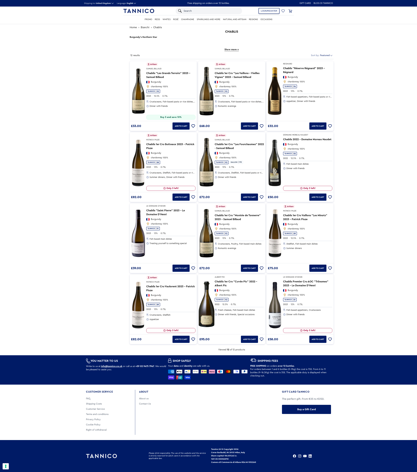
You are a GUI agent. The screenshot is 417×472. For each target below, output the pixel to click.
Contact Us (145, 404)
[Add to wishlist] (193, 126)
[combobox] (206, 11)
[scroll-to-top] (410, 456)
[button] (235, 11)
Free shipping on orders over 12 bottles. (208, 3)
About (143, 391)
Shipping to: (97, 3)
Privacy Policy (93, 419)
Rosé (176, 19)
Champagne (187, 19)
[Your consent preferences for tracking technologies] (6, 466)
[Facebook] (294, 456)
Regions (253, 19)
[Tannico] (138, 11)
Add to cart (181, 126)
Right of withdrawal (96, 430)
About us (144, 398)
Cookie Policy (93, 425)
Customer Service (99, 391)
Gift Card (305, 3)
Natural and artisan (234, 19)
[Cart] (290, 11)
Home (133, 27)
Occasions (266, 19)
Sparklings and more (208, 19)
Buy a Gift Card (306, 409)
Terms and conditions (97, 414)
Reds (157, 19)
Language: (125, 3)
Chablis (157, 27)
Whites (167, 19)
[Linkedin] (310, 456)
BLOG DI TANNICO (323, 3)
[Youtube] (305, 456)
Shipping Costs (94, 404)
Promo (148, 19)
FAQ (88, 398)
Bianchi (145, 27)
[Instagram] (300, 456)
